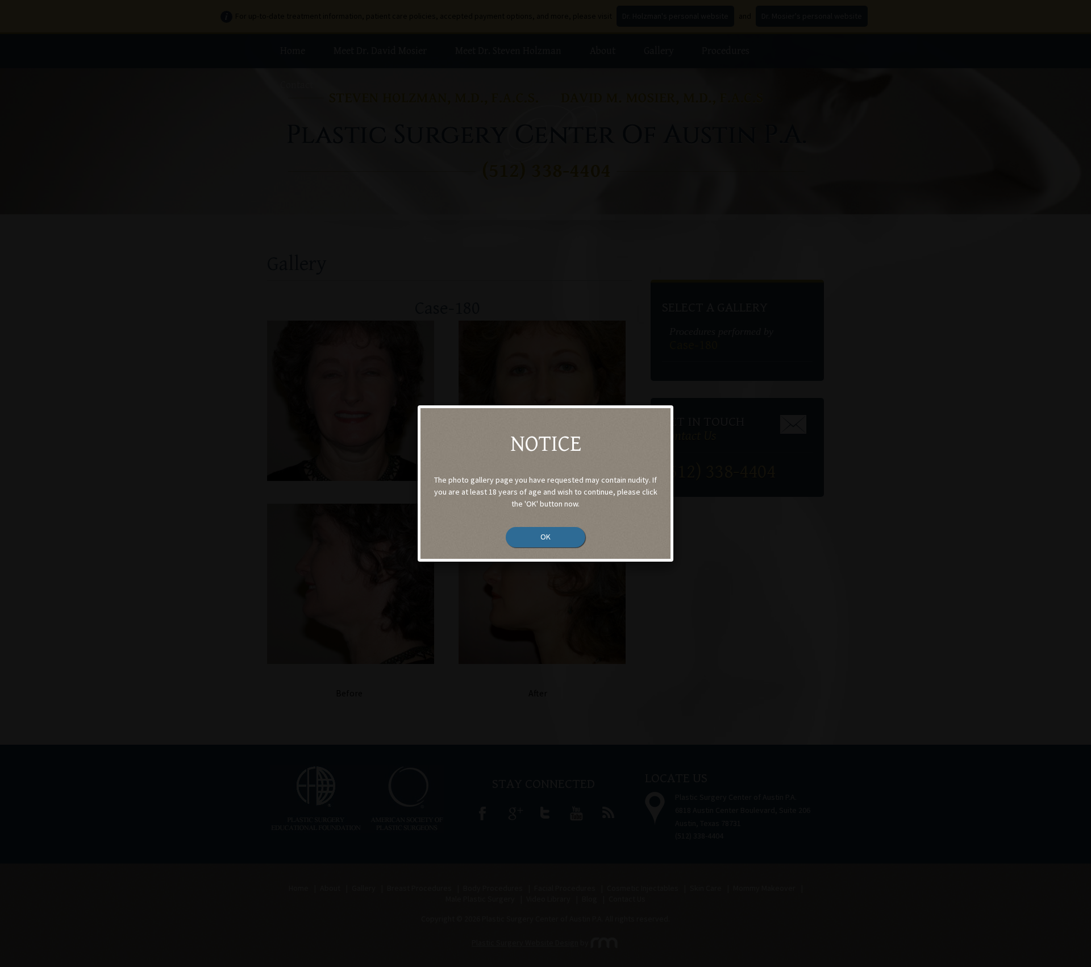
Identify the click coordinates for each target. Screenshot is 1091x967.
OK (545, 537)
